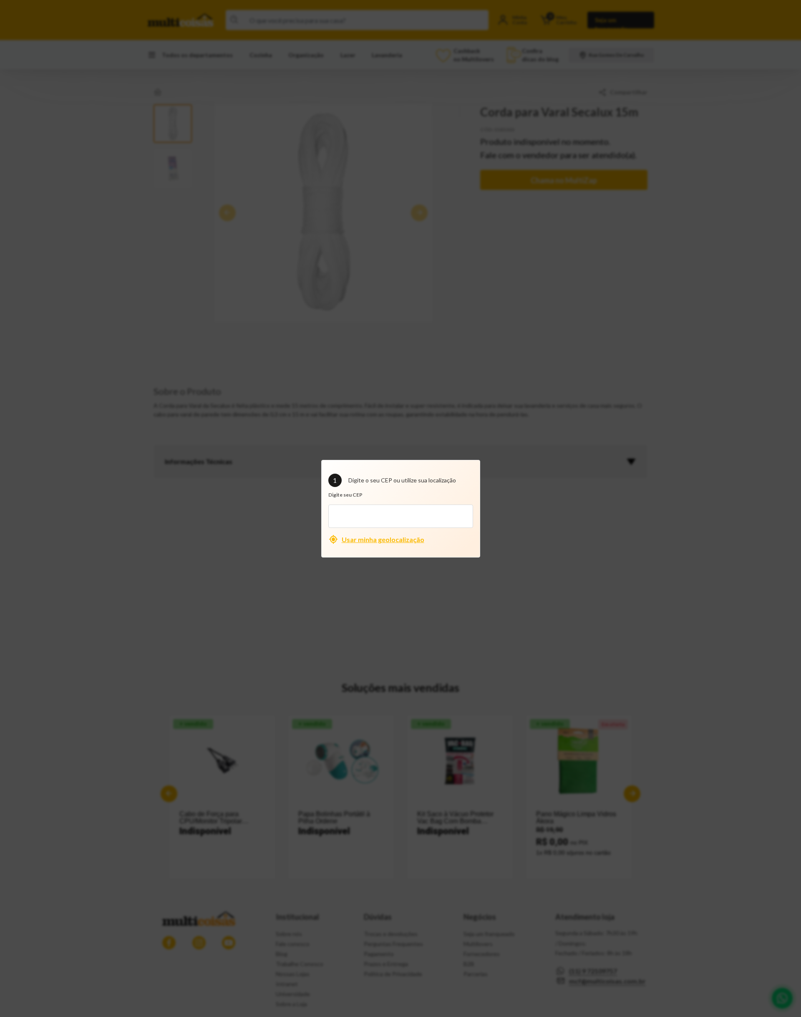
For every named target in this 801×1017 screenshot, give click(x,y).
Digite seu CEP (345, 495)
